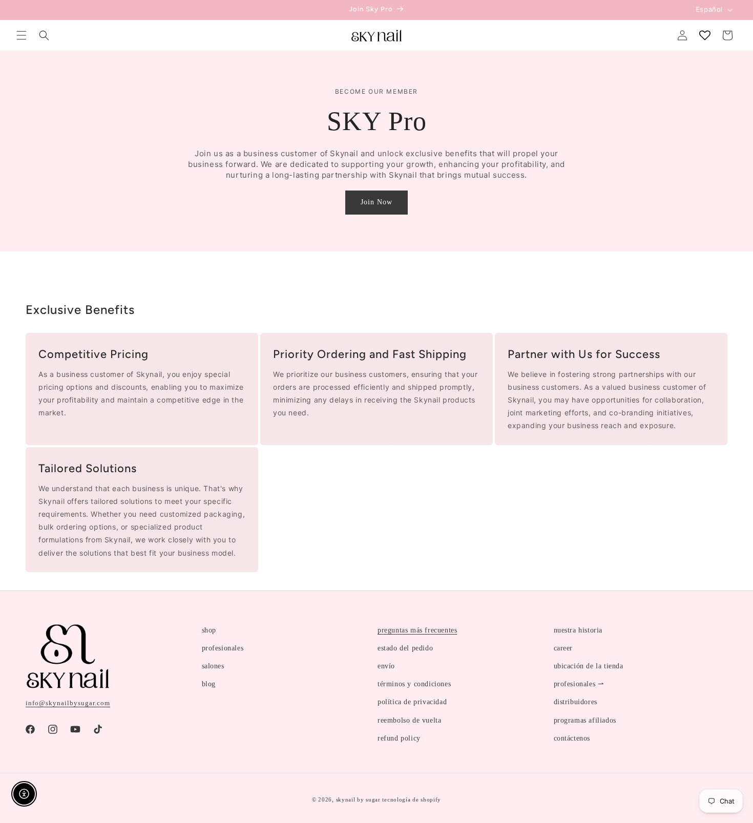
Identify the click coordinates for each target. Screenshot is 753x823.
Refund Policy (399, 738)
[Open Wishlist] (705, 35)
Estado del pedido (405, 648)
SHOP (209, 630)
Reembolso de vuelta (409, 720)
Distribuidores (575, 702)
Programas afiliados (585, 720)
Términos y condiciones (414, 684)
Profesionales (223, 648)
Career (563, 648)
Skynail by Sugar (358, 799)
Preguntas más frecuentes (417, 630)
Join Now (376, 202)
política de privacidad (412, 702)
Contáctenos (572, 738)
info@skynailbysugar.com (68, 703)
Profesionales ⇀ (579, 684)
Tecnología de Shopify (411, 799)
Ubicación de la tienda (588, 666)
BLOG (209, 684)
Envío (386, 666)
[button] (21, 35)
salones (213, 666)
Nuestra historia (578, 630)
